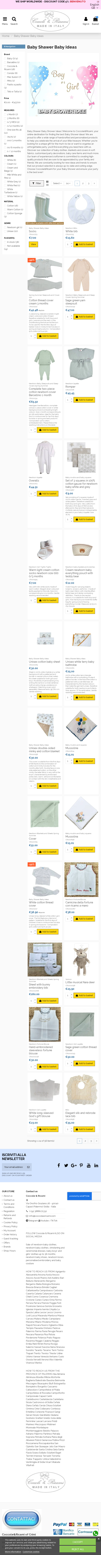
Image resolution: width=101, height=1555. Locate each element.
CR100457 (69, 579)
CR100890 (33, 1119)
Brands (7, 1246)
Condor (12, 73)
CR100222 (33, 306)
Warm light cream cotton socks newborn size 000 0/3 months (44, 573)
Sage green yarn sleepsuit (75, 302)
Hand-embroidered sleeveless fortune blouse (41, 1050)
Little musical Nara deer (80, 982)
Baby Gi (12, 58)
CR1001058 (70, 985)
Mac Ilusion (14, 77)
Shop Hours (10, 1250)
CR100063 (33, 665)
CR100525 (33, 579)
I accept (78, 1541)
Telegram (33, 1220)
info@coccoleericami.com (42, 1216)
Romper (70, 386)
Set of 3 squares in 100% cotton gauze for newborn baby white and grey (81, 483)
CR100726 (69, 390)
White (11, 160)
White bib (71, 231)
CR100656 (69, 840)
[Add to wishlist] (40, 224)
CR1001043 (70, 1053)
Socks (32, 231)
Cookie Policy (10, 1222)
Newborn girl (14, 227)
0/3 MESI (13, 122)
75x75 (11, 137)
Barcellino (13, 62)
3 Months (13, 118)
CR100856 (69, 1119)
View (33, 244)
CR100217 (33, 909)
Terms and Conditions (9, 1205)
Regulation (9, 1211)
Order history (10, 1234)
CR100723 (33, 234)
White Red (13, 185)
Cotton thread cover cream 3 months (41, 302)
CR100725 (33, 842)
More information (13, 1551)
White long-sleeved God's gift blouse (41, 1114)
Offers (7, 1242)
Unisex (12, 231)
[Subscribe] (28, 1167)
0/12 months (15, 126)
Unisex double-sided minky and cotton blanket (44, 749)
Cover (32, 838)
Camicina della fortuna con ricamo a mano (79, 904)
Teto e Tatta (14, 91)
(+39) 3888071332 (38, 1211)
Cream (11, 164)
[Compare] (45, 224)
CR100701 (33, 484)
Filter (38, 183)
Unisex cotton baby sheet (44, 661)
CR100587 (69, 490)
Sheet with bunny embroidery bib (39, 986)
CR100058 (33, 754)
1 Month (12, 114)
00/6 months (15, 147)
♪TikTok (53, 1220)
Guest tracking (11, 1238)
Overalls (34, 480)
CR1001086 (34, 991)
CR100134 (33, 398)
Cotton (12, 205)
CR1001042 (70, 306)
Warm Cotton (15, 209)
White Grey (14, 181)
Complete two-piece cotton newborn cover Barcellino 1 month (42, 392)
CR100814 (69, 751)
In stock (13, 242)
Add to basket (86, 244)
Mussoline (71, 748)
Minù (11, 80)
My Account (10, 1230)
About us (8, 1196)
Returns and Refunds (10, 1217)
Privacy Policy (10, 1226)
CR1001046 (34, 1057)
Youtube (44, 1220)
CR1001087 (70, 909)
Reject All (78, 1549)
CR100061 (69, 668)
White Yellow (15, 196)
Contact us (9, 1200)
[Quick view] (49, 224)
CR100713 (69, 234)
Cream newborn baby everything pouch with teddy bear (79, 573)
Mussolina (71, 836)
